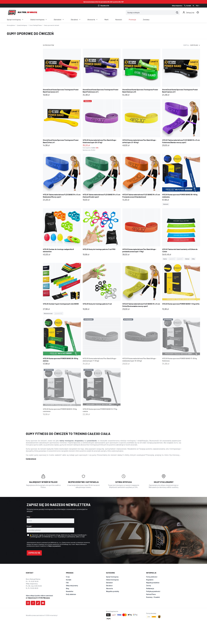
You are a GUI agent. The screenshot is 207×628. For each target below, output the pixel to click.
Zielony (187, 259)
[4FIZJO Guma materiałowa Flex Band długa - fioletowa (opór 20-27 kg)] (102, 125)
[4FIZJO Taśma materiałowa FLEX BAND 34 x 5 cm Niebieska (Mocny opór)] (62, 178)
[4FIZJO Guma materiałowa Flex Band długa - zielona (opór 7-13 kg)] (102, 341)
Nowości (118, 19)
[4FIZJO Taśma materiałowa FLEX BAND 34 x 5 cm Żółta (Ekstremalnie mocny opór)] (141, 287)
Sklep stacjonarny (72, 585)
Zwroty (148, 585)
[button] (197, 12)
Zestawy (146, 19)
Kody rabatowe (71, 594)
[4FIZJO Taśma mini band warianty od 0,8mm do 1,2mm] (181, 234)
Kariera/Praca (151, 594)
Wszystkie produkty (112, 591)
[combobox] (150, 12)
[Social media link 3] (38, 603)
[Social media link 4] (43, 603)
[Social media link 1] (28, 603)
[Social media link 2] (33, 603)
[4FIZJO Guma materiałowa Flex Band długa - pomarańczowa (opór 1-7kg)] (141, 232)
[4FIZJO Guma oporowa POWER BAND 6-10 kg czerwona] (62, 392)
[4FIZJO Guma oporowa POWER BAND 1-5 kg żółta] (181, 287)
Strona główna (11, 25)
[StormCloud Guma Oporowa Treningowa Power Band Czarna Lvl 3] (181, 72)
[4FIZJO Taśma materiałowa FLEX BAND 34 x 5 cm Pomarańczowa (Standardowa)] (141, 178)
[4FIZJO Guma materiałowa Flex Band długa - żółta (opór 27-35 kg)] (141, 123)
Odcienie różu (58, 313)
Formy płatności (151, 577)
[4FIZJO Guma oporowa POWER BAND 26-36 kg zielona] (62, 341)
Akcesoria (91, 19)
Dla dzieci (74, 19)
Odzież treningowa (37, 19)
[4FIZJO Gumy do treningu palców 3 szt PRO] (102, 232)
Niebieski (165, 204)
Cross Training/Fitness (35, 25)
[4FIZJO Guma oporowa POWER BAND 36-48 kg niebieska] (181, 180)
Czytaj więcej (31, 459)
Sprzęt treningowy (14, 19)
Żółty (193, 259)
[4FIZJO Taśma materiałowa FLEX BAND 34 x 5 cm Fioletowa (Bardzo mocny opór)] (181, 123)
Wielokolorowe (48, 313)
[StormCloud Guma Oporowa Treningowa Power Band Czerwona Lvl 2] (62, 72)
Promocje (132, 19)
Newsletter (69, 591)
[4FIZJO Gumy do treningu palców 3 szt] (102, 287)
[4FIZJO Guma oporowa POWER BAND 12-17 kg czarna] (102, 392)
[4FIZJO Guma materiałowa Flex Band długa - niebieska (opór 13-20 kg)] (141, 341)
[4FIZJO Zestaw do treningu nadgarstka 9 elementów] (62, 232)
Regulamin (149, 580)
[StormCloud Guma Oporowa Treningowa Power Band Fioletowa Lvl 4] (102, 72)
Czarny (165, 259)
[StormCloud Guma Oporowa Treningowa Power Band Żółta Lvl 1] (62, 123)
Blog (67, 588)
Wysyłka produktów (152, 583)
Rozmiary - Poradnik (153, 597)
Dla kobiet (57, 19)
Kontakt (68, 580)
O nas (68, 577)
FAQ (67, 583)
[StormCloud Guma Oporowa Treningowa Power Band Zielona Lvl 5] (141, 72)
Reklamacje (150, 588)
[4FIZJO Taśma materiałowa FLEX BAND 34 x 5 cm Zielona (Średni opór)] (102, 178)
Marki (106, 19)
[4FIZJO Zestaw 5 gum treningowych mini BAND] (62, 289)
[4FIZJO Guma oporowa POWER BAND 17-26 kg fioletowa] (181, 341)
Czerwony (172, 259)
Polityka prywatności (153, 591)
